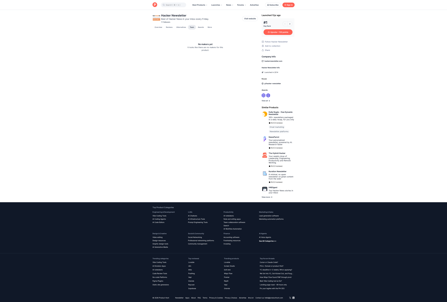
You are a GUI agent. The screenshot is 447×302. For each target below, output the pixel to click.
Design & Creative (160, 233)
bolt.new (227, 270)
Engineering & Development (164, 212)
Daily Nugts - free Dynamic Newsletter (281, 113)
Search (226, 226)
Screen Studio (229, 266)
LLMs (190, 212)
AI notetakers (229, 216)
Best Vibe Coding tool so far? (271, 281)
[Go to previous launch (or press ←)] (285, 23)
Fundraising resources (232, 240)
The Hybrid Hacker (277, 153)
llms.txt (251, 298)
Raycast (191, 285)
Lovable (191, 262)
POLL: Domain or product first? (271, 266)
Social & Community (196, 233)
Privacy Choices (231, 298)
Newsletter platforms (279, 131)
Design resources (159, 240)
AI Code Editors (158, 222)
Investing (227, 244)
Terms (205, 298)
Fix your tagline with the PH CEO (272, 288)
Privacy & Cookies (216, 298)
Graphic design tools (160, 244)
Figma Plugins (158, 281)
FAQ (199, 298)
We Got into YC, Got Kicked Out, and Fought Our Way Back (276, 273)
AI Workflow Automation (233, 229)
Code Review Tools (160, 273)
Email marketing (277, 127)
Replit (226, 281)
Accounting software (231, 237)
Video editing (158, 237)
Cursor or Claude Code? (269, 262)
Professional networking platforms (201, 240)
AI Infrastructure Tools (196, 219)
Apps (187, 298)
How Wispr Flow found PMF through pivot (275, 277)
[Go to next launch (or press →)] (290, 23)
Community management (197, 244)
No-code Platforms (160, 277)
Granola (191, 281)
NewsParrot (274, 137)
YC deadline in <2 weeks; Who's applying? (276, 270)
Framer (226, 277)
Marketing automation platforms (271, 219)
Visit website (250, 18)
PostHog (191, 273)
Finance (227, 233)
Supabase (192, 288)
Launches (215, 5)
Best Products (198, 5)
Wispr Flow (228, 273)
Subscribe (273, 5)
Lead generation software (269, 216)
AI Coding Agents (159, 219)
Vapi (190, 277)
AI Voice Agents (265, 237)
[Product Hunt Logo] (155, 4)
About (193, 298)
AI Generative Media (160, 247)
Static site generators (161, 285)
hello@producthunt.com (274, 298)
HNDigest (273, 187)
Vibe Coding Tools (159, 216)
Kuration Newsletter (277, 171)
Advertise (254, 5)
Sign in (290, 5)
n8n (189, 266)
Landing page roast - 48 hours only (273, 285)
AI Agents (263, 233)
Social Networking (195, 237)
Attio (190, 270)
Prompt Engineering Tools (198, 222)
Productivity (228, 212)
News (228, 5)
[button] (210, 27)
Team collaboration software (234, 222)
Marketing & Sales (266, 212)
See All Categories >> (267, 241)
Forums (240, 5)
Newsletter (179, 298)
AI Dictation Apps (159, 266)
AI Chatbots (192, 216)
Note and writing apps (232, 219)
